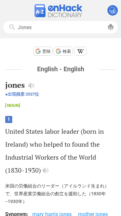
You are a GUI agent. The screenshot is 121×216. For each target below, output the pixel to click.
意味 (46, 51)
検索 (67, 51)
